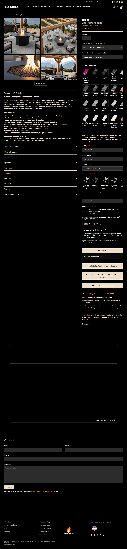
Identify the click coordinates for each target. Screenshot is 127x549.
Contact (7, 532)
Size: (94, 43)
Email (67, 446)
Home (6, 15)
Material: (95, 53)
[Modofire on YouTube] (122, 2)
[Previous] (100, 130)
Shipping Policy (44, 522)
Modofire (85, 25)
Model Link (113, 420)
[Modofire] (11, 7)
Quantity (85, 34)
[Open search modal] (114, 7)
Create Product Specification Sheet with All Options (102, 276)
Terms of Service (50, 491)
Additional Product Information (102, 286)
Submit (9, 487)
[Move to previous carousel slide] (117, 503)
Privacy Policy (38, 491)
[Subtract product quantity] (83, 38)
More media (40, 84)
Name (6, 446)
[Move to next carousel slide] (121, 503)
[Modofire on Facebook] (112, 2)
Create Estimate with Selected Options (102, 266)
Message (7, 464)
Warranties (43, 535)
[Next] (104, 130)
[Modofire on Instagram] (115, 2)
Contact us (86, 315)
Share (86, 324)
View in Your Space (101, 420)
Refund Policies (44, 525)
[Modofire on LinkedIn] (117, 2)
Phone (6, 455)
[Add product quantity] (89, 38)
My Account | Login (11, 525)
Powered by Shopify (10, 544)
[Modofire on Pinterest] (119, 2)
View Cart (7, 522)
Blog (5, 528)
